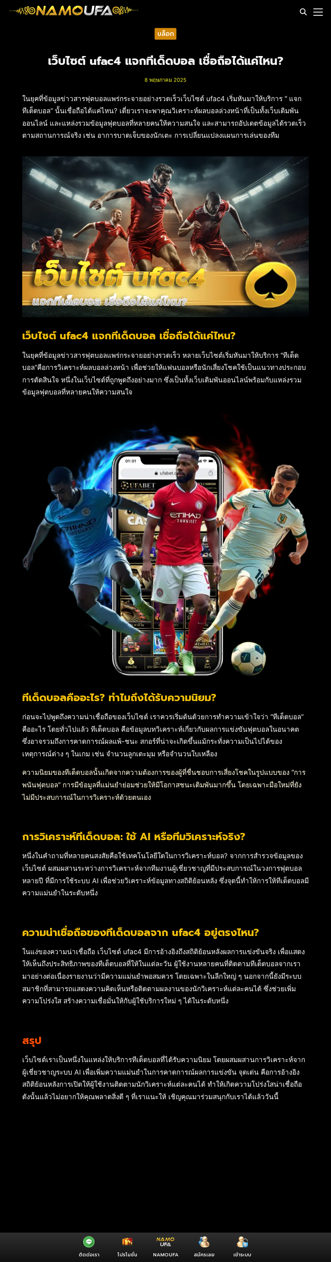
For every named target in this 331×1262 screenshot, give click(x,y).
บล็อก (165, 33)
